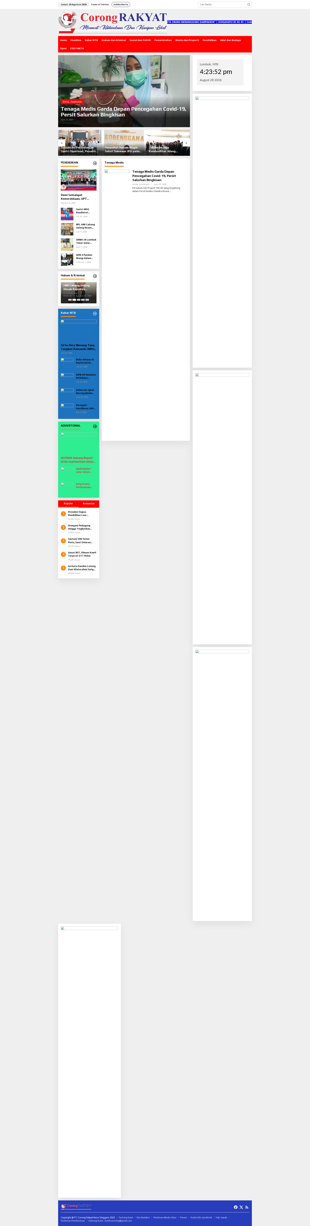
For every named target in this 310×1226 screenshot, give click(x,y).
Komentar (89, 503)
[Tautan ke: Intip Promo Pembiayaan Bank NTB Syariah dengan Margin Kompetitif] (67, 488)
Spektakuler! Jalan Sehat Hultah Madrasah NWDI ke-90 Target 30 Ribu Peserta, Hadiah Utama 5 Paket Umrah (86, 470)
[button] (249, 4)
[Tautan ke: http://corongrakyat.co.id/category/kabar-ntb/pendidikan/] (95, 163)
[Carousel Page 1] (70, 300)
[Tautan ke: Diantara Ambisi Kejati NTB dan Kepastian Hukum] (168, 143)
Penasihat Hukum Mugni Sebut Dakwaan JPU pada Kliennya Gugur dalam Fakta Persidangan (80, 149)
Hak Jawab (221, 1217)
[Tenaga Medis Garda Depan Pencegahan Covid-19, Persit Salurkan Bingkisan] (170, 191)
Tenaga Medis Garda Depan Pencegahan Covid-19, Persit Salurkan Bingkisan (123, 111)
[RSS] (247, 1207)
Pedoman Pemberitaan (73, 1220)
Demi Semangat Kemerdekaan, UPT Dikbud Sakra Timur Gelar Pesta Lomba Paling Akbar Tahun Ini (78, 197)
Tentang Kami (126, 1217)
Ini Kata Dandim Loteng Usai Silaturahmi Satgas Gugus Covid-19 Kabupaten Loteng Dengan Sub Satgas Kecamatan (82, 568)
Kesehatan (76, 101)
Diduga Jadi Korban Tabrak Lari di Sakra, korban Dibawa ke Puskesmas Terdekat (78, 287)
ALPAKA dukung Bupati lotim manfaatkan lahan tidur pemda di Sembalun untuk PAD (78, 460)
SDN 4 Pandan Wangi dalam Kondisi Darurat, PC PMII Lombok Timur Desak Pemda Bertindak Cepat (86, 257)
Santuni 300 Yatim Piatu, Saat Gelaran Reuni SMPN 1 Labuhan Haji (81, 541)
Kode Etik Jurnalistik (201, 1217)
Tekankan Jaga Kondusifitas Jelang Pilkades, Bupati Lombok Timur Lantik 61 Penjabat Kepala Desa (122, 149)
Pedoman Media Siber (164, 1217)
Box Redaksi (143, 1217)
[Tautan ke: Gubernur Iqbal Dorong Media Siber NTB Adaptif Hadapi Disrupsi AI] (67, 394)
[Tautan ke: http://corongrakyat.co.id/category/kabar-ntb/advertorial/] (95, 426)
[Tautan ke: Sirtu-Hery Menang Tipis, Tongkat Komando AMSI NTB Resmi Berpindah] (79, 330)
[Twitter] (241, 1207)
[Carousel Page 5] (87, 300)
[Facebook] (235, 1207)
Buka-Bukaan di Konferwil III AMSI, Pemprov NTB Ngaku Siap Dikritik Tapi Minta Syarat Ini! (86, 361)
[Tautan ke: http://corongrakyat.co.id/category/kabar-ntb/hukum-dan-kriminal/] (95, 276)
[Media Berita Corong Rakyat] (112, 22)
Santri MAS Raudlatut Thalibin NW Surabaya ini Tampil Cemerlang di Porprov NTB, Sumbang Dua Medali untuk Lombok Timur (84, 211)
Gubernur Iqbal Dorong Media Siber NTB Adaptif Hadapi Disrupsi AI (85, 392)
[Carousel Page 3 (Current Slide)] (78, 300)
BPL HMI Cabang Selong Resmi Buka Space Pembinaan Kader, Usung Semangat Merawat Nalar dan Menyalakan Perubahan (85, 226)
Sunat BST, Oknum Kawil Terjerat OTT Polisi (82, 554)
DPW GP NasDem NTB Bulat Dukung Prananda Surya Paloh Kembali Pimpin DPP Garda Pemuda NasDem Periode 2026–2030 (86, 376)
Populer (68, 503)
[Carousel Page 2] (74, 300)
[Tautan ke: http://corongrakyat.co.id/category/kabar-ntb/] (95, 313)
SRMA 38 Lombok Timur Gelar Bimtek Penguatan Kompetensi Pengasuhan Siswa (86, 241)
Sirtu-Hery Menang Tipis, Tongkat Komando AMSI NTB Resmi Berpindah (78, 347)
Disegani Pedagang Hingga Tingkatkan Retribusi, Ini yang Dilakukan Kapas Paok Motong (80, 527)
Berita (66, 101)
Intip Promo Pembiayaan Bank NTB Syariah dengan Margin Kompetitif (86, 486)
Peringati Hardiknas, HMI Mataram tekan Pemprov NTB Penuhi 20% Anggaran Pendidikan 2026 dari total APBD (85, 407)
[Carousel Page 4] (83, 300)
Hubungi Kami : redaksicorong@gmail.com (110, 1220)
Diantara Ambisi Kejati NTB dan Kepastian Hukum (167, 149)
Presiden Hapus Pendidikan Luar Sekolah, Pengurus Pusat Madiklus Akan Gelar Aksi (80, 514)
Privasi (183, 1217)
